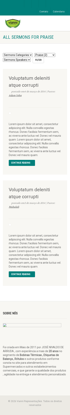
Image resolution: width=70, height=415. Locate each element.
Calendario (59, 11)
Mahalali (14, 206)
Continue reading (21, 162)
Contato (43, 11)
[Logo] (23, 23)
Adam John (15, 95)
